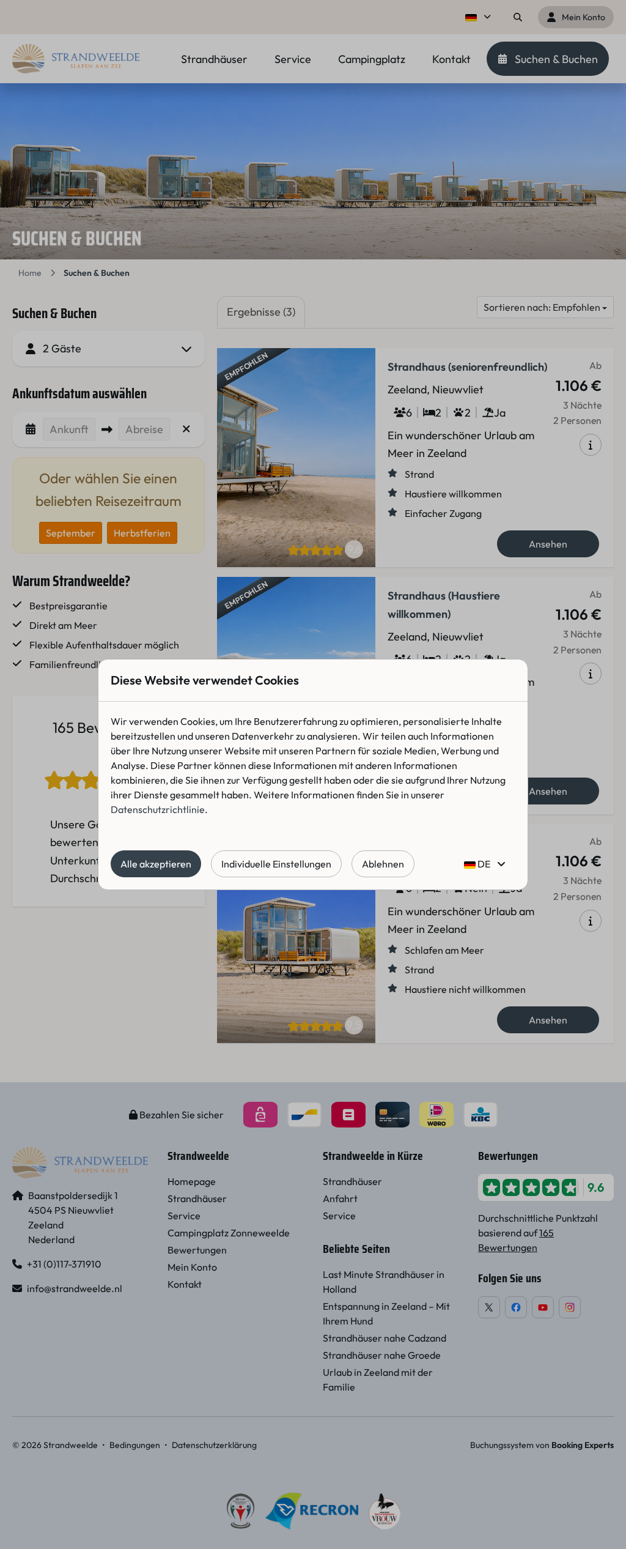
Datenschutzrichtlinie (158, 809)
